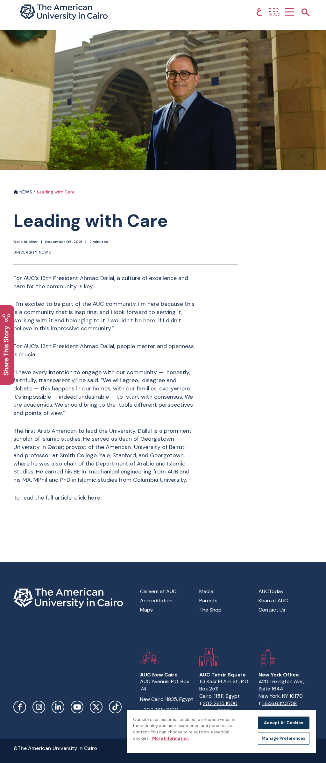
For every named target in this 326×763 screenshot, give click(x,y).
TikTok (115, 707)
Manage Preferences (283, 738)
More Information (170, 738)
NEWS (25, 192)
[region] (221, 731)
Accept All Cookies (283, 722)
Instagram (38, 707)
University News (32, 252)
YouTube (77, 707)
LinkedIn (58, 707)
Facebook (19, 707)
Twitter (96, 707)
